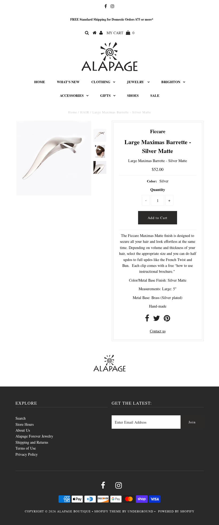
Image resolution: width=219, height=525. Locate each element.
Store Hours (24, 424)
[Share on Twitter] (156, 319)
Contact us (158, 331)
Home (39, 81)
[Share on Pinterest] (167, 319)
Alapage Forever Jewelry (34, 436)
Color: (152, 180)
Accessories (72, 95)
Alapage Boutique (74, 511)
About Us (22, 430)
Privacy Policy (26, 454)
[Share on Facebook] (147, 319)
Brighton (170, 81)
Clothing (100, 81)
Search (20, 418)
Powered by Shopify (176, 511)
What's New (68, 81)
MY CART (120, 32)
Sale (154, 95)
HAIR (84, 112)
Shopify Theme (107, 511)
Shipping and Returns (31, 442)
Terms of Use (25, 448)
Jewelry (136, 81)
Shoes (133, 95)
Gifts (105, 95)
